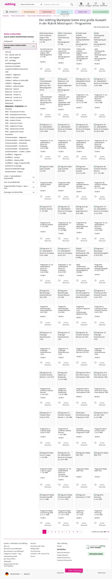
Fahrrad (8, 52)
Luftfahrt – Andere (12, 77)
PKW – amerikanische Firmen (15, 114)
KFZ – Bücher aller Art (13, 55)
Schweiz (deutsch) (62, 555)
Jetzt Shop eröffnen (9, 559)
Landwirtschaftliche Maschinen (16, 69)
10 (77, 532)
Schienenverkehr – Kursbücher (16, 146)
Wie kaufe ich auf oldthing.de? (13, 548)
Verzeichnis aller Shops (38, 546)
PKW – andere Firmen (13, 120)
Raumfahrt (9, 134)
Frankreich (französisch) (64, 560)
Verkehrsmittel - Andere (14, 172)
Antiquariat (8, 41)
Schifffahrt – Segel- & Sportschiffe (17, 163)
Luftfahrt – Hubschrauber (14, 86)
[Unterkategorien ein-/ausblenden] (34, 41)
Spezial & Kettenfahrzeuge (15, 169)
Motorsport (9, 103)
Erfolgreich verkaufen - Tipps (12, 554)
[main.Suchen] (71, 4)
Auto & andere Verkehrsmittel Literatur (15, 46)
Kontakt (59, 546)
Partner (33, 556)
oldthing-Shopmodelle (10, 556)
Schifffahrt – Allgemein (13, 154)
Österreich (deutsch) (63, 552)
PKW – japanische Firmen (14, 132)
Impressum (60, 573)
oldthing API (7, 561)
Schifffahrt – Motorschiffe (14, 160)
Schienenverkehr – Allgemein (15, 137)
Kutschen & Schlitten (12, 66)
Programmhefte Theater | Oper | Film (16, 187)
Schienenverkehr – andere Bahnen (18, 140)
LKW (6, 72)
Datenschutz (102, 573)
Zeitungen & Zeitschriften (13, 192)
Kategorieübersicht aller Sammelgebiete (11, 565)
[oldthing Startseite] (10, 4)
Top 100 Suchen (35, 551)
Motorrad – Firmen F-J (13, 95)
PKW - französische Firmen (15, 112)
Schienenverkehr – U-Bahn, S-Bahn (18, 152)
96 (108, 532)
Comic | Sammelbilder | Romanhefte (13, 177)
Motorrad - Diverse (12, 89)
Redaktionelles (35, 548)
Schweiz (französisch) (63, 558)
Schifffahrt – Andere (12, 157)
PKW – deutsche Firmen (13, 123)
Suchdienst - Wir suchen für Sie (40, 554)
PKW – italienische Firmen (14, 129)
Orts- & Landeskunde (12, 182)
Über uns (6, 546)
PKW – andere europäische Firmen (17, 117)
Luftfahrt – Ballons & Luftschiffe (16, 80)
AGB (81, 573)
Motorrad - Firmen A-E (13, 92)
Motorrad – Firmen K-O (13, 97)
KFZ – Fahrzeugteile (12, 58)
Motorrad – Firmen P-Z (13, 100)
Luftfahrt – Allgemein (13, 75)
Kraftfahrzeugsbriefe (12, 63)
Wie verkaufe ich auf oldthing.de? (14, 551)
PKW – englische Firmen (14, 126)
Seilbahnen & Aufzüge (13, 166)
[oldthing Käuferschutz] (96, 547)
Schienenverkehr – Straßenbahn (17, 149)
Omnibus (8, 109)
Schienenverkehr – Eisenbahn (16, 143)
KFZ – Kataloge (10, 60)
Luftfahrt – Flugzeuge (13, 83)
